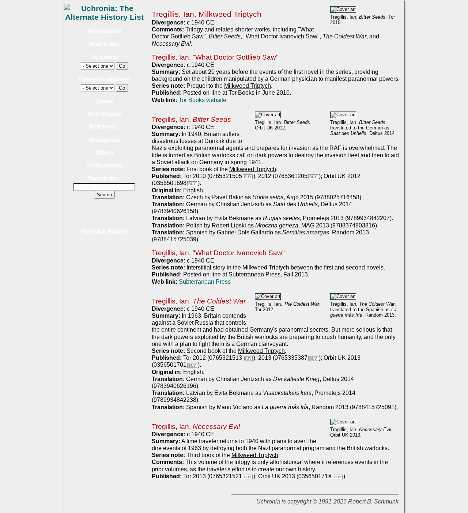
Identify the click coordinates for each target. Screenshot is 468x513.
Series (104, 101)
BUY (248, 177)
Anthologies (104, 114)
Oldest (104, 153)
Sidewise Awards (104, 232)
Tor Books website (202, 100)
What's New (104, 44)
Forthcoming (104, 165)
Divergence (104, 140)
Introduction (104, 31)
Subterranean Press (205, 282)
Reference (104, 127)
